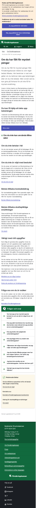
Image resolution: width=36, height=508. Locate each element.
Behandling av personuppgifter (14, 466)
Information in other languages (14, 470)
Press (6, 449)
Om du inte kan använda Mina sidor (17, 136)
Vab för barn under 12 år (9, 280)
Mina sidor (9, 129)
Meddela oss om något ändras (11, 276)
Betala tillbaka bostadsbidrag (10, 200)
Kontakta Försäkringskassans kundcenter (16, 395)
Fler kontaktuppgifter (11, 439)
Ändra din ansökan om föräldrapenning (13, 283)
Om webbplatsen (10, 453)
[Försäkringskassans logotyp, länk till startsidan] (10, 42)
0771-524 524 (10, 429)
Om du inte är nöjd (7, 182)
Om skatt (4, 231)
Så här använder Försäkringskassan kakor (15, 16)
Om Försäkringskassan (12, 445)
